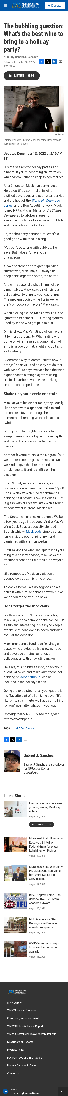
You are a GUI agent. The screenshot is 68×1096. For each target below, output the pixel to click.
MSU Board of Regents (20, 1042)
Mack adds (34, 531)
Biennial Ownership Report (22, 1065)
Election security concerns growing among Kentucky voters (45, 807)
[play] (5, 1091)
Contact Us (13, 1073)
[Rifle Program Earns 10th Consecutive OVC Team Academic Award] (15, 901)
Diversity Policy (15, 1049)
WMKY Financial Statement (22, 1010)
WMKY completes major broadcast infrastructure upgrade (44, 947)
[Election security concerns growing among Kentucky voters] (15, 809)
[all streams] (63, 1091)
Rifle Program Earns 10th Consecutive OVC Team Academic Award (45, 899)
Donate (56, 5)
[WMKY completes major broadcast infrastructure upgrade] (15, 949)
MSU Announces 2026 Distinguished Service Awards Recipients (43, 923)
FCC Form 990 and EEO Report (24, 1057)
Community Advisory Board (23, 1018)
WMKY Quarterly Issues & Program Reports (31, 1034)
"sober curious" (30, 677)
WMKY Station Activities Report (25, 1026)
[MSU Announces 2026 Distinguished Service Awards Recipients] (15, 925)
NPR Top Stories (24, 728)
